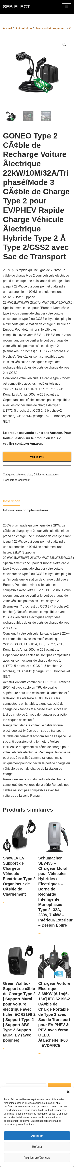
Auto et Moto (24, 28)
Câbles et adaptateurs (46, 474)
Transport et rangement (50, 28)
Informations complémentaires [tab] (26, 510)
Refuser (37, 1146)
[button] (68, 1092)
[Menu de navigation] (66, 6)
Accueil (7, 28)
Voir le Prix (37, 456)
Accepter (37, 1135)
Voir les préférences (37, 1157)
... (19, 879)
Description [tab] (11, 501)
